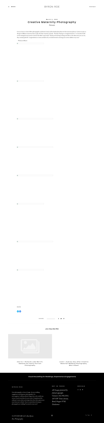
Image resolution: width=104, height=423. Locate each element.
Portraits (52, 25)
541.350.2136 (63, 396)
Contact (92, 6)
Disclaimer (56, 404)
